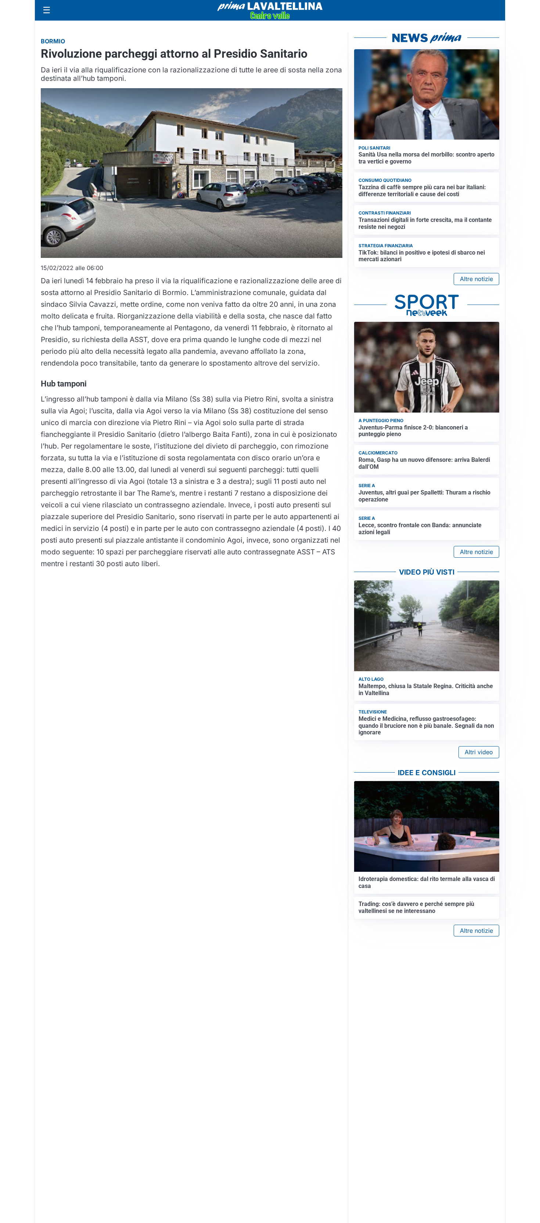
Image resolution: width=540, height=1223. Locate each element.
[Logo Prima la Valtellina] (270, 10)
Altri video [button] (479, 752)
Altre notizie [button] (476, 279)
